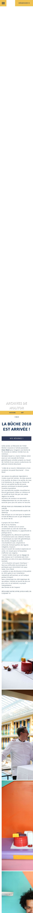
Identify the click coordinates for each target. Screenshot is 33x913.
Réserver (24, 3)
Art (22, 412)
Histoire (12, 412)
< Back (16, 417)
